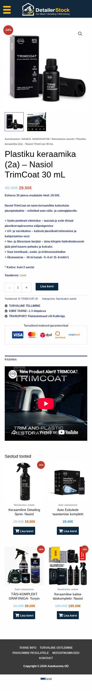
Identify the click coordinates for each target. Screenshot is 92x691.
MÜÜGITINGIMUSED (65, 653)
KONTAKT (46, 658)
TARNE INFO (27, 647)
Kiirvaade (24, 498)
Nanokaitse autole (63, 139)
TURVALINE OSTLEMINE (56, 647)
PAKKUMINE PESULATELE (31, 653)
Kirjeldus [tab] (11, 359)
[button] (80, 34)
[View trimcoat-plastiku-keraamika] (14, 121)
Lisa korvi (47, 286)
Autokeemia (12, 139)
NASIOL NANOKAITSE (36, 139)
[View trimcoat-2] (36, 121)
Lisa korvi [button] (26, 531)
